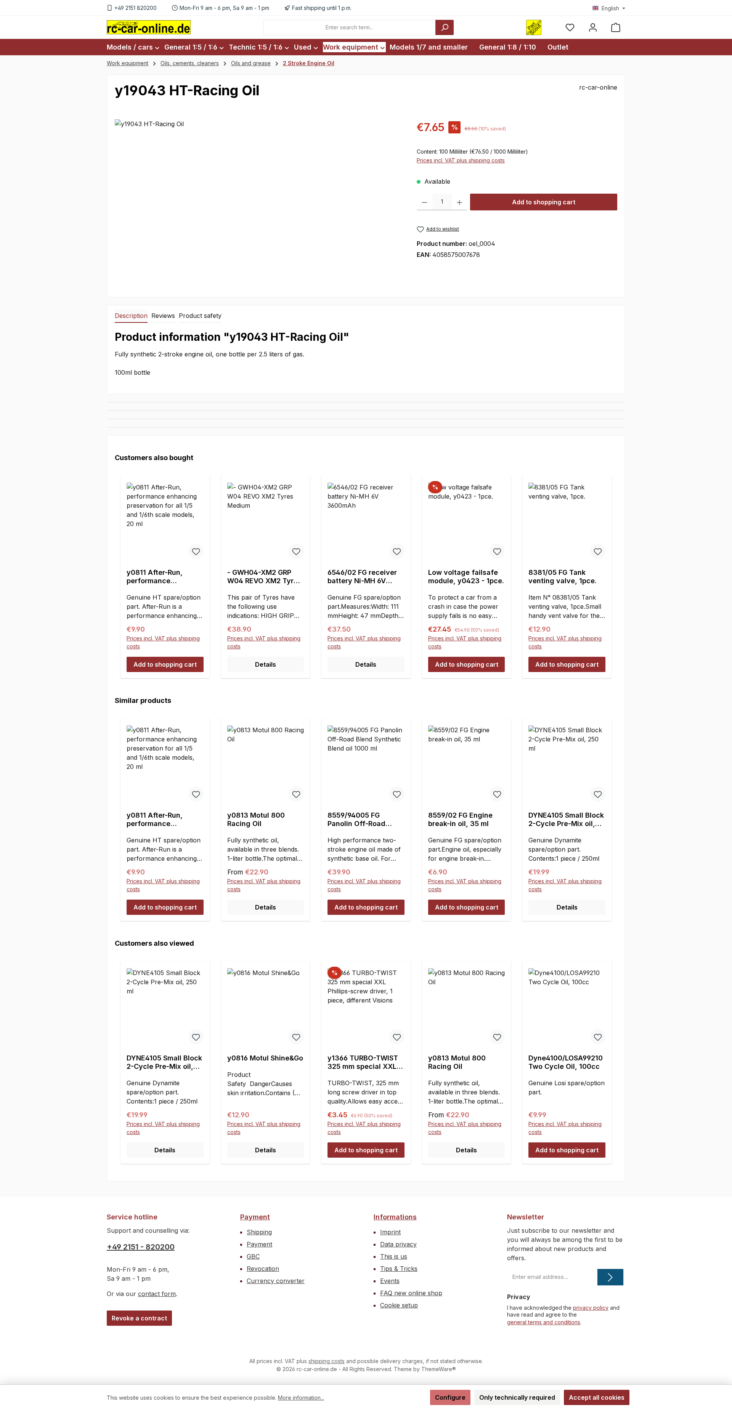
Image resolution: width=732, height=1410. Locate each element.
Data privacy (398, 1244)
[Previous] (123, 812)
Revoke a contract (139, 1318)
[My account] (592, 27)
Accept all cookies (596, 1397)
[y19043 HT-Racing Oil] (258, 201)
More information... (301, 1397)
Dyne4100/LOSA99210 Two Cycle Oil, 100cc (565, 1062)
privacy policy (590, 1307)
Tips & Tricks (398, 1268)
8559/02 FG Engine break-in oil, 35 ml (460, 819)
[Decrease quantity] (424, 202)
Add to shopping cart (543, 202)
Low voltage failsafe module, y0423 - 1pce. (466, 576)
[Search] (444, 27)
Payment (255, 1217)
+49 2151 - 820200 (141, 1246)
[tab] (131, 316)
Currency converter (276, 1281)
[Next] (608, 812)
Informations (395, 1217)
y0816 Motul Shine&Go (265, 1058)
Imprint (390, 1232)
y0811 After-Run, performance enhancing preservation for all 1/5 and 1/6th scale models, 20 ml (165, 576)
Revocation (263, 1268)
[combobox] (349, 27)
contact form (157, 1294)
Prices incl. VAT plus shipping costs (461, 160)
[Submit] (610, 1277)
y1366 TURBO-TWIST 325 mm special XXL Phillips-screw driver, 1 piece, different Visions (365, 1062)
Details (265, 664)
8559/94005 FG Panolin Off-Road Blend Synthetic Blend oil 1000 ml (365, 819)
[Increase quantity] (459, 202)
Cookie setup (399, 1305)
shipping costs (326, 1361)
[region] (258, 201)
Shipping (259, 1232)
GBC (253, 1256)
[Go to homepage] (149, 27)
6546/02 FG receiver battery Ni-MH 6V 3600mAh (362, 576)
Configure (450, 1397)
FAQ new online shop (411, 1293)
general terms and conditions (543, 1322)
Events (390, 1281)
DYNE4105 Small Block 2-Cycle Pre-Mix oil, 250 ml (566, 819)
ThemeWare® (438, 1369)
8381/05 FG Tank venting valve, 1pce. (562, 576)
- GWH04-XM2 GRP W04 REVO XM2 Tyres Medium (264, 576)
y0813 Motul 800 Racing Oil (256, 819)
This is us (393, 1256)
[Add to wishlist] (196, 551)
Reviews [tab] (163, 315)
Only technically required (517, 1397)
